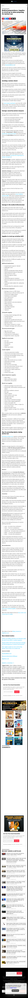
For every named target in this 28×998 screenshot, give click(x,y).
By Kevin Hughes (13, 948)
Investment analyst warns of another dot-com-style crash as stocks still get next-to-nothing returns (16, 940)
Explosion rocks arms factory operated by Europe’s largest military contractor (15, 854)
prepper (4, 671)
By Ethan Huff (13, 932)
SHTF (24, 671)
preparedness (18, 670)
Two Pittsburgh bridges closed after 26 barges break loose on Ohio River (16, 957)
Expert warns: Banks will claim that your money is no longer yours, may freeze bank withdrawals (15, 906)
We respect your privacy (18, 980)
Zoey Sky (9, 16)
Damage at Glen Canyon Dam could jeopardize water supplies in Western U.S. (16, 962)
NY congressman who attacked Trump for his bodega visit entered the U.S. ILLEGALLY (15, 894)
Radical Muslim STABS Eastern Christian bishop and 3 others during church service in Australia (16, 924)
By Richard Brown (14, 884)
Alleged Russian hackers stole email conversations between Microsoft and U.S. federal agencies (15, 912)
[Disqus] (14, 765)
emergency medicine (7, 667)
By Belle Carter (13, 879)
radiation (20, 671)
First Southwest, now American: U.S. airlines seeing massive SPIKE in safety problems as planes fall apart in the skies (15, 929)
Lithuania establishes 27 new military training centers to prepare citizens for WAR (15, 882)
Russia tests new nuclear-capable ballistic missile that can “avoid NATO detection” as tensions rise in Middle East (15, 900)
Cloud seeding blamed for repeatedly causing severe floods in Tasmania (16, 946)
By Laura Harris (13, 891)
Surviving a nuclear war (7, 436)
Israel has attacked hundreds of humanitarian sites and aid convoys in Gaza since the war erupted (15, 876)
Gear (11, 668)
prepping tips (14, 671)
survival (4, 673)
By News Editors (13, 868)
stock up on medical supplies (9, 608)
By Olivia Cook (13, 863)
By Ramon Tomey (14, 896)
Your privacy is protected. (7, 695)
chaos (10, 665)
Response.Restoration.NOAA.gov (9, 656)
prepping (8, 671)
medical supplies (16, 668)
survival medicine (17, 673)
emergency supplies (17, 667)
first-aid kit (6, 668)
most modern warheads (9, 103)
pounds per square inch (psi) (9, 133)
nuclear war (9, 670)
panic (13, 670)
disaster (19, 665)
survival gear (9, 673)
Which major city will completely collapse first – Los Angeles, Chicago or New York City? (16, 866)
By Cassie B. (13, 873)
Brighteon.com (5, 658)
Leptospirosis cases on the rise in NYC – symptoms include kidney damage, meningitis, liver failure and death (15, 951)
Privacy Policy (13, 987)
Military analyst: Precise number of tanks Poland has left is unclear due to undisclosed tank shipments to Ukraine (15, 918)
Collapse (15, 665)
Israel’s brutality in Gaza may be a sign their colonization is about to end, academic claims (15, 871)
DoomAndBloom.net (10, 65)
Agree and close (15, 990)
